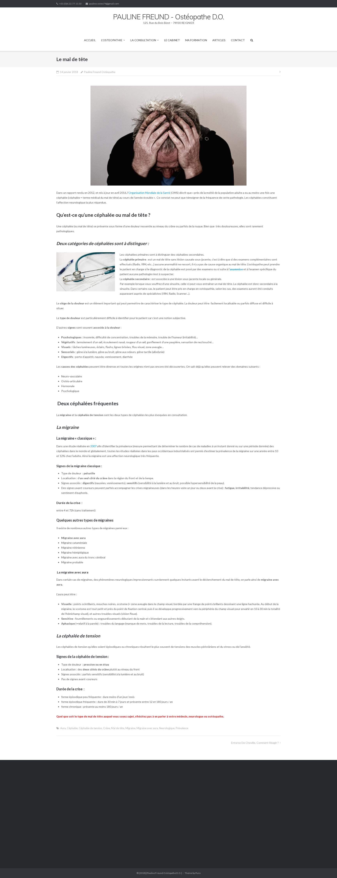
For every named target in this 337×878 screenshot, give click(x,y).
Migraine (130, 728)
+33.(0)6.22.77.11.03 (70, 3)
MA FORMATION (196, 40)
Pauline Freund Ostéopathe (99, 72)
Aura (63, 728)
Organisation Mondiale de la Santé (149, 192)
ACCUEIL (90, 40)
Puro (197, 873)
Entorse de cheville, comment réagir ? (255, 742)
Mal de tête (117, 728)
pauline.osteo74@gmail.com (104, 3)
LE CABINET (172, 40)
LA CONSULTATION (143, 40)
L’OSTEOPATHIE (111, 40)
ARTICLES (218, 40)
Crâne (106, 728)
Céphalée (72, 728)
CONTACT (238, 40)
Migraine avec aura (147, 728)
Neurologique (167, 728)
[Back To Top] (327, 868)
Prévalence (182, 728)
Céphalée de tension (90, 728)
